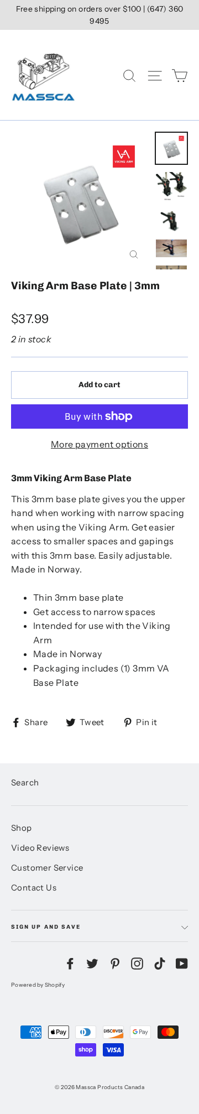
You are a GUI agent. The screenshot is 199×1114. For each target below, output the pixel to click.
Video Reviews (40, 848)
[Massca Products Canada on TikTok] (160, 963)
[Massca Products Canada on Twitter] (92, 963)
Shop (21, 828)
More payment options (99, 444)
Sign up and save (46, 926)
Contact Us (33, 888)
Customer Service (47, 868)
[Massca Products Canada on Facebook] (70, 963)
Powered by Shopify (38, 984)
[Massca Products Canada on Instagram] (137, 963)
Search (25, 783)
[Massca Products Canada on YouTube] (182, 963)
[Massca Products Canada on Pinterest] (115, 963)
